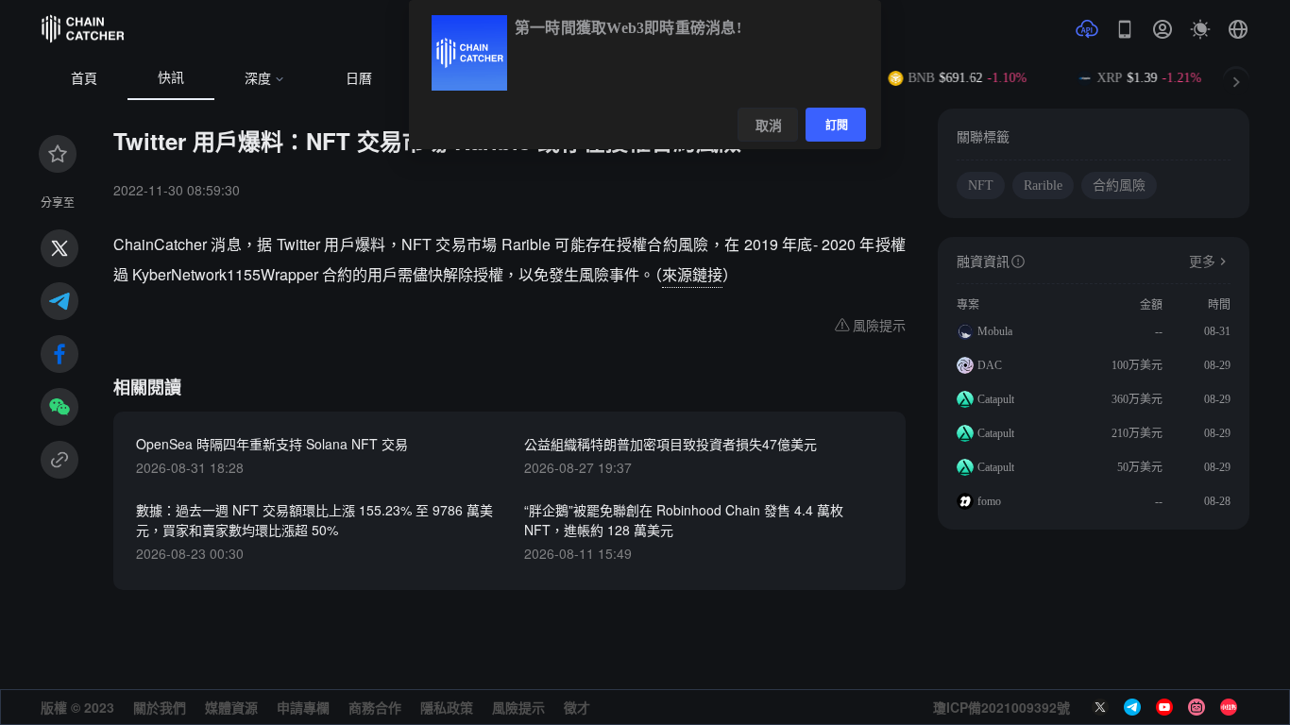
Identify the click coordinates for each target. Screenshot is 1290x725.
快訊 (171, 78)
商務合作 (374, 707)
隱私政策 (446, 707)
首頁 (84, 79)
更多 (1202, 262)
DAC (989, 365)
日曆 (359, 79)
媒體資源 (231, 707)
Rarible (1043, 185)
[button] (1238, 29)
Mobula (994, 331)
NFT (980, 185)
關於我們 (159, 707)
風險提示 (518, 707)
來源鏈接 (692, 274)
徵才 (577, 707)
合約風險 (1119, 185)
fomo (989, 501)
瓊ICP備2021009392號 (1001, 707)
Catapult (995, 399)
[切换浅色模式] (1200, 29)
